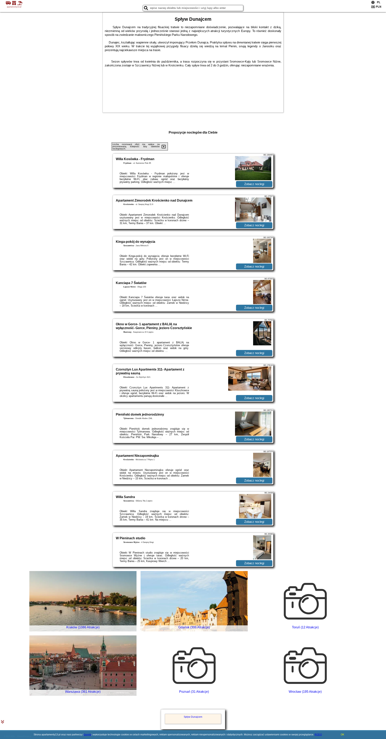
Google (87, 734)
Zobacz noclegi (254, 184)
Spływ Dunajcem (193, 716)
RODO (318, 734)
